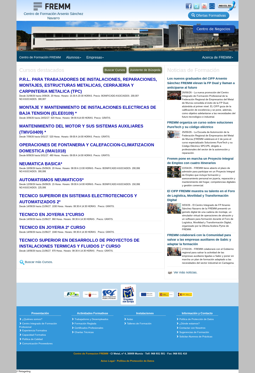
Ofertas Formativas (210, 15)
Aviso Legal (108, 360)
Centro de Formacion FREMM (91, 353)
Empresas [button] (94, 57)
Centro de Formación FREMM (40, 57)
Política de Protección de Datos (135, 360)
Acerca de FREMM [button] (216, 57)
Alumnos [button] (72, 57)
